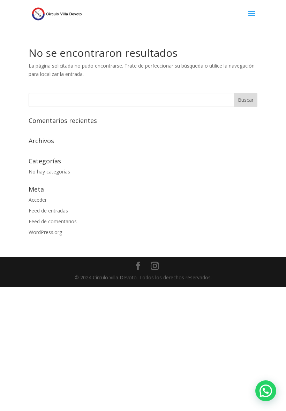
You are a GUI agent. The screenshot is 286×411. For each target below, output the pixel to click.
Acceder (38, 199)
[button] (265, 390)
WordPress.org (45, 232)
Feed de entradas (48, 210)
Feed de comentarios (53, 221)
